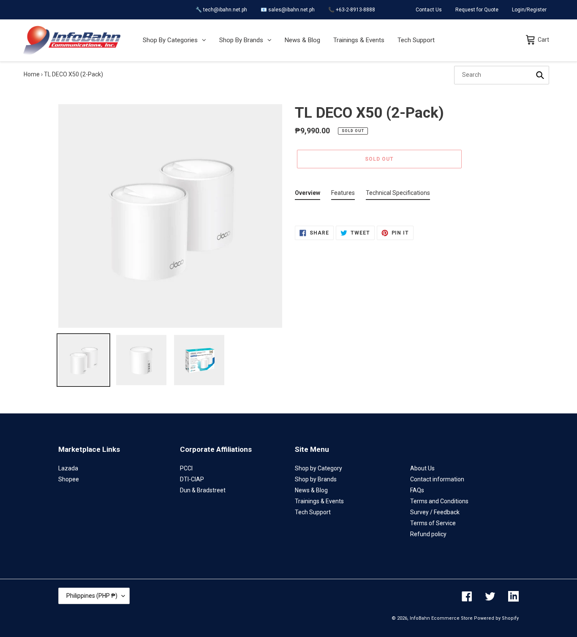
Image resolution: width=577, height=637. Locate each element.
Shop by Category (318, 468)
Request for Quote (476, 10)
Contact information (437, 479)
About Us (422, 468)
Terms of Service (433, 523)
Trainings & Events (319, 501)
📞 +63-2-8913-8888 (351, 10)
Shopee (68, 479)
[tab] (307, 194)
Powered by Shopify (496, 618)
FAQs (417, 490)
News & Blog (311, 490)
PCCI (186, 468)
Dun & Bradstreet (203, 490)
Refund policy (428, 534)
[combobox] (501, 75)
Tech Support (313, 512)
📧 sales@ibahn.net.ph (288, 10)
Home (32, 74)
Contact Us (429, 10)
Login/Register (529, 10)
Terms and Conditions (439, 501)
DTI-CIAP (192, 479)
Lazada (68, 468)
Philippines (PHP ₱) (91, 595)
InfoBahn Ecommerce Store (441, 618)
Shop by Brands (316, 479)
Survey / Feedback (435, 512)
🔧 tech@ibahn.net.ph (221, 10)
